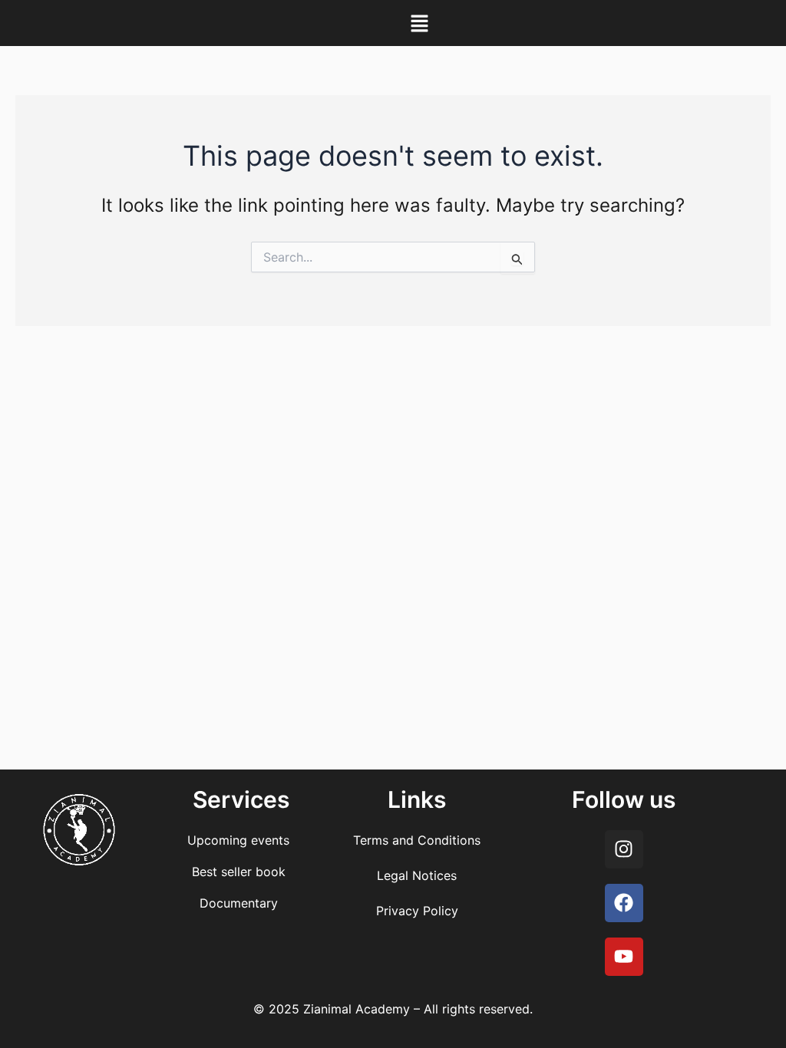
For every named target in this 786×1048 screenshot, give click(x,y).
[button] (419, 23)
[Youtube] (624, 957)
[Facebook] (624, 903)
